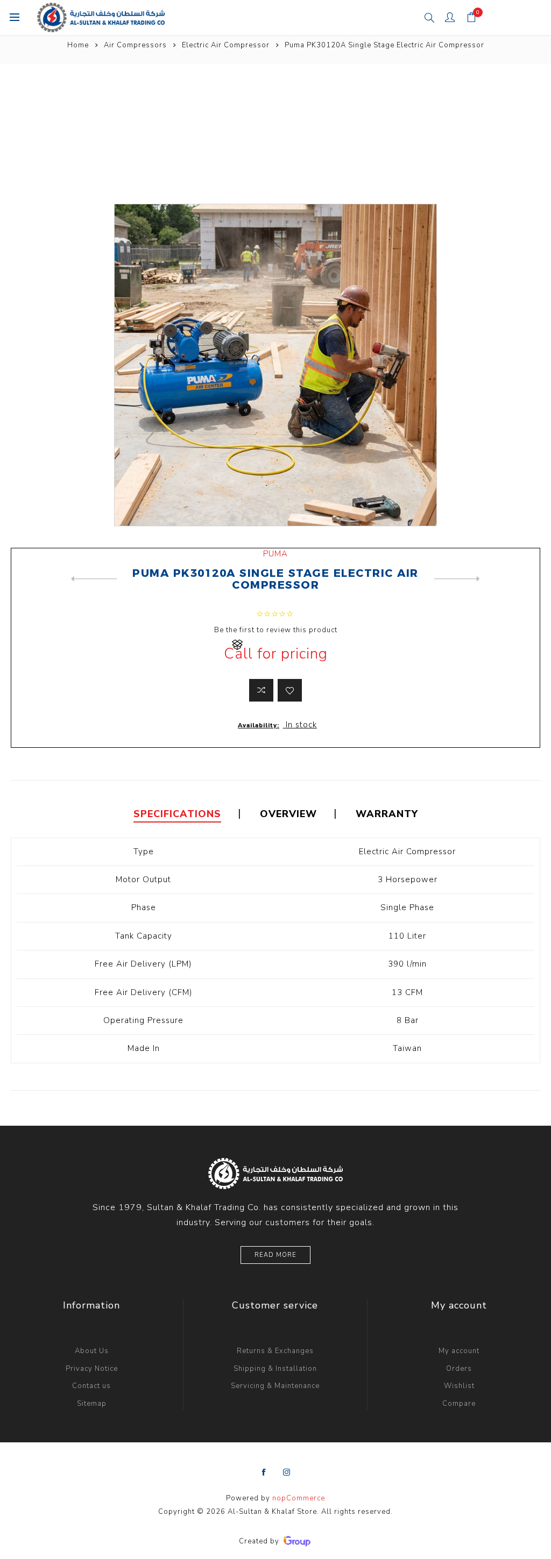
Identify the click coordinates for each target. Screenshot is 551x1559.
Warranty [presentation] (387, 813)
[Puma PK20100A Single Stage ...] (94, 579)
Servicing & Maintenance (275, 1386)
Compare (459, 1403)
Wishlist (459, 1386)
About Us (92, 1351)
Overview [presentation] (288, 813)
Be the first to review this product (275, 630)
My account (459, 1351)
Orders (459, 1369)
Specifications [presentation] (177, 813)
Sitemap (92, 1403)
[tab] (177, 814)
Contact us (91, 1386)
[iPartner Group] (297, 1541)
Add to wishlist (290, 690)
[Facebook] (264, 1472)
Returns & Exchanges (275, 1351)
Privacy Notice (92, 1369)
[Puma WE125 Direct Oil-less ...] (457, 579)
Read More (275, 1255)
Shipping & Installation (275, 1369)
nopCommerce (298, 1498)
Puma (275, 553)
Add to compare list (261, 690)
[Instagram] (286, 1472)
